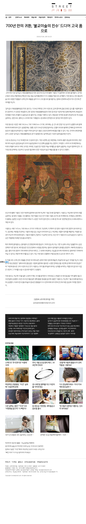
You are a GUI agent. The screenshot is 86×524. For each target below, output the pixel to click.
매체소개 (7, 462)
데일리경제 (42, 17)
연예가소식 (18, 17)
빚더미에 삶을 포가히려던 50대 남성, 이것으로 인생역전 (24, 446)
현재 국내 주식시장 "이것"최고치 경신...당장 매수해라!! (64, 326)
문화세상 (67, 17)
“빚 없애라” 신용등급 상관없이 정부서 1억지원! (61, 333)
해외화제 (26, 17)
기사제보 (14, 462)
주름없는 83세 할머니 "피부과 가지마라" (59, 323)
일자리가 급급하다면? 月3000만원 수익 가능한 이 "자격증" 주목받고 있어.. (64, 321)
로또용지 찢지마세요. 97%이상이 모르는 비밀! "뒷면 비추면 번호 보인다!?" (24, 331)
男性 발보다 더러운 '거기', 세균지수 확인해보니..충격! (24, 321)
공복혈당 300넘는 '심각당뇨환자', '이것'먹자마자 (62, 328)
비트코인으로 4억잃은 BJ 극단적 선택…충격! (61, 331)
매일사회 (34, 17)
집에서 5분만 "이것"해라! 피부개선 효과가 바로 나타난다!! (24, 449)
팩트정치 (50, 17)
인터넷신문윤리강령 (29, 462)
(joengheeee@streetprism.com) (44, 303)
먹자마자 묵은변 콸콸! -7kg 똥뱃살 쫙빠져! (19, 443)
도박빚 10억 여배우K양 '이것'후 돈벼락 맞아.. (21, 328)
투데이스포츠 (59, 17)
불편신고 (20, 462)
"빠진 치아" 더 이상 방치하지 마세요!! (18, 453)
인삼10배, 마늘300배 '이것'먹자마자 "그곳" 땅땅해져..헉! (24, 333)
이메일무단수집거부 (42, 462)
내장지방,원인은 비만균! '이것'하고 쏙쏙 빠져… (22, 323)
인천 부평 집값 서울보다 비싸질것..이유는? (60, 318)
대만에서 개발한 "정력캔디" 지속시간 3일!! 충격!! (22, 326)
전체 (9, 17)
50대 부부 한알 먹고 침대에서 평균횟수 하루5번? (22, 318)
